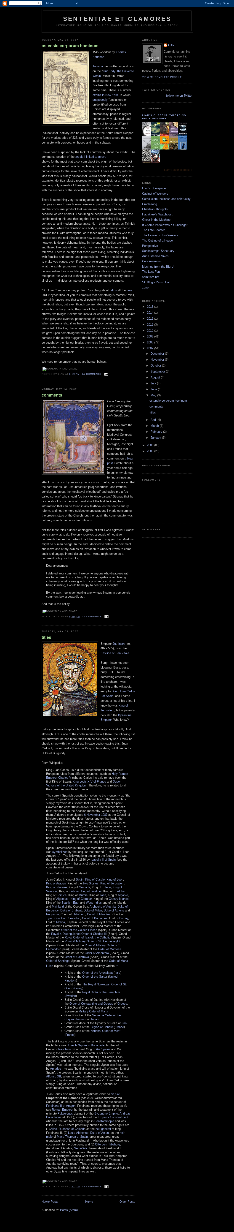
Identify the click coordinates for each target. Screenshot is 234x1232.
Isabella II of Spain (103, 859)
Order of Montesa (109, 949)
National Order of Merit (105, 1031)
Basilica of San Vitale (115, 653)
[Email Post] (105, 374)
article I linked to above (90, 156)
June (154, 389)
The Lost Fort (151, 271)
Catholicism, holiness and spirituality (166, 199)
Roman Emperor (62, 1109)
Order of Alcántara (97, 953)
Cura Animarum (152, 261)
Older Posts (127, 1201)
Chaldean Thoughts (155, 209)
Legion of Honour (101, 1027)
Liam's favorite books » (178, 169)
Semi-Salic (81, 1148)
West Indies (94, 902)
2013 (150, 318)
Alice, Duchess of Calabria (67, 1129)
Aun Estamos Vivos (155, 256)
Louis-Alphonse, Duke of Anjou (88, 1132)
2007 (150, 348)
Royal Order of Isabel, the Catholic (87, 937)
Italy (117, 972)
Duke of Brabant (71, 910)
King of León (114, 879)
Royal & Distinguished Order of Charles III (79, 934)
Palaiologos (65, 1113)
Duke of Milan (93, 910)
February (157, 431)
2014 (150, 312)
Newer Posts (50, 1201)
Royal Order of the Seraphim (101, 992)
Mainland (58, 906)
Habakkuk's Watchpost (157, 214)
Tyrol (49, 918)
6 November (92, 814)
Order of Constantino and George (91, 1003)
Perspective (150, 245)
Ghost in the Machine (156, 219)
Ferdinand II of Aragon (60, 1105)
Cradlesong (149, 204)
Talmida (98, 66)
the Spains (103, 1049)
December (158, 353)
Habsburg (79, 914)
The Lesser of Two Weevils (160, 235)
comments (52, 395)
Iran (124, 1023)
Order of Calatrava (77, 957)
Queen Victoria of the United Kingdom (83, 783)
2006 (150, 445)
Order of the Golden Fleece (79, 930)
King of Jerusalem (112, 883)
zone (145, 287)
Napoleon (64, 1049)
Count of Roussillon (67, 918)
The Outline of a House (157, 240)
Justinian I (119, 643)
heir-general (103, 1129)
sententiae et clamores (117, 18)
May (154, 395)
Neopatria (52, 914)
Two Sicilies (90, 883)
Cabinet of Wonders (155, 193)
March (155, 425)
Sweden (70, 996)
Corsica (61, 895)
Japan (94, 1019)
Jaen (103, 895)
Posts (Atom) (69, 1210)
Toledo (106, 887)
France (119, 1027)
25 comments (91, 616)
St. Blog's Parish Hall (156, 282)
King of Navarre (56, 887)
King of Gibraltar (81, 898)
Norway (77, 988)
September (158, 371)
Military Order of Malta (93, 1011)
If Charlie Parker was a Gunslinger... (166, 225)
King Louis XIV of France (89, 781)
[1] (117, 964)
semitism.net (150, 277)
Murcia (83, 895)
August (156, 377)
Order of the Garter (94, 976)
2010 (150, 330)
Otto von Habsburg (107, 1144)
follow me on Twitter (179, 95)
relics (113, 290)
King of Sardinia (90, 891)
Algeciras (62, 898)
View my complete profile (162, 77)
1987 (104, 814)
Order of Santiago (57, 961)
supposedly (100, 99)
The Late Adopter (153, 230)
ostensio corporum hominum (70, 46)
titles (46, 637)
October (156, 365)
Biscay (123, 918)
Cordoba (119, 891)
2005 (150, 451)
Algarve (123, 895)
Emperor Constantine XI (114, 1117)
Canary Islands (119, 898)
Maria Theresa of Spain (72, 1136)
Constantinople (104, 1121)
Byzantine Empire (106, 1113)
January (156, 437)
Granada (84, 887)
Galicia (74, 891)
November (158, 359)
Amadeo (55, 1068)
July (154, 383)
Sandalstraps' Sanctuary (158, 251)
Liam (171, 45)
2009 (150, 336)
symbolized (59, 852)
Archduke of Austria (103, 906)
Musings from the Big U (157, 266)
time (129, 290)
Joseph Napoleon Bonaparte (85, 1045)
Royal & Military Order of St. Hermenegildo (93, 941)
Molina (60, 922)
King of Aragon (56, 883)
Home (89, 1201)
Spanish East (70, 902)
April (154, 420)
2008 (150, 342)
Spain (79, 879)
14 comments (91, 374)
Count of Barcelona (94, 918)
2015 (150, 306)
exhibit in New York (105, 95)
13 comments (91, 1186)
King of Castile (95, 879)
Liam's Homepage (154, 188)
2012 (150, 324)
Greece (122, 1003)
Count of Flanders (99, 914)
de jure (115, 1094)
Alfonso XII (53, 1076)
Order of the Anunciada (97, 972)
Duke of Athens (114, 910)
